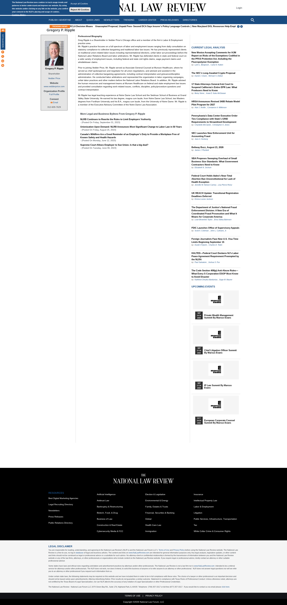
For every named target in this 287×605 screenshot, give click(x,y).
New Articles (3, 41)
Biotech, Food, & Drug (107, 513)
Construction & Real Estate (109, 525)
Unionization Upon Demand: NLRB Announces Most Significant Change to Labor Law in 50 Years (131, 126)
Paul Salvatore (201, 262)
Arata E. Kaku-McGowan (216, 93)
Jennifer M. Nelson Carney (205, 185)
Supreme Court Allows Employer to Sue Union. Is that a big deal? (114, 145)
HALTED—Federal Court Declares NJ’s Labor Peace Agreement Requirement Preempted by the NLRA (215, 256)
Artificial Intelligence (106, 494)
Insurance (198, 494)
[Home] (143, 7)
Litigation (198, 513)
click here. (226, 587)
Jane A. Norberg (201, 139)
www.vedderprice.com (54, 86)
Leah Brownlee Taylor (203, 220)
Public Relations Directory (60, 523)
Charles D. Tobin (215, 245)
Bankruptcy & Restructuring (110, 506)
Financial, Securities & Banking (159, 513)
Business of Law (104, 519)
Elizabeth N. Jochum (203, 167)
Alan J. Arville (200, 107)
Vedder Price (54, 78)
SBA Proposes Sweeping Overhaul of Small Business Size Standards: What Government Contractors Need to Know (214, 161)
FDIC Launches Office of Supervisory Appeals (215, 228)
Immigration (151, 531)
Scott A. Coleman (202, 231)
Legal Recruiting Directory (60, 504)
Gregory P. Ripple (54, 68)
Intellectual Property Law (205, 500)
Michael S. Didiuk (216, 76)
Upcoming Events (203, 286)
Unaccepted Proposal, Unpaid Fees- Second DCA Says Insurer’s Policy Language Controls (123, 26)
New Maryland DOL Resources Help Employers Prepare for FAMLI (207, 26)
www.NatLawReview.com (139, 553)
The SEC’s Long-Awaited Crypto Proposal (213, 73)
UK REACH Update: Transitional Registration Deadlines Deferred (215, 194)
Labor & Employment (204, 506)
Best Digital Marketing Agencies (63, 498)
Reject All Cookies (80, 9)
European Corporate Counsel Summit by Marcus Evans (219, 421)
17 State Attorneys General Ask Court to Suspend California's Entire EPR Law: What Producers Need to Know (214, 87)
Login (239, 8)
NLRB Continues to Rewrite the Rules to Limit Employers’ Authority (115, 119)
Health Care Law (153, 525)
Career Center (147, 20)
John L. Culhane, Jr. (218, 231)
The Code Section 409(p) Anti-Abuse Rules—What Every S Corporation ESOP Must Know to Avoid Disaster (214, 273)
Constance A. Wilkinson (217, 107)
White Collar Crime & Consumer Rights (212, 531)
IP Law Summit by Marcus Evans (218, 386)
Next (242, 26)
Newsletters (111, 20)
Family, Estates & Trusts (156, 506)
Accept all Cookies (79, 3)
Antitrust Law (103, 500)
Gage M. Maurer (225, 280)
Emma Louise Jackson (204, 199)
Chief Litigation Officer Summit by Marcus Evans (220, 351)
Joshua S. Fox (214, 262)
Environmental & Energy (156, 500)
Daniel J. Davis (201, 76)
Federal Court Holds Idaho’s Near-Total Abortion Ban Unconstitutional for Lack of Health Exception (213, 178)
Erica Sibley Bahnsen (223, 220)
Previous (238, 26)
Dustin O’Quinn (201, 245)
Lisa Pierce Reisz (225, 185)
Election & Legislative (155, 494)
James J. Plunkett (202, 150)
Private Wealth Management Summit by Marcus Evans (218, 316)
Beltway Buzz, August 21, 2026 (207, 147)
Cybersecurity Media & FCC (110, 531)
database (79, 553)
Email (55, 102)
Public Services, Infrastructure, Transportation (215, 519)
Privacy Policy (179, 550)
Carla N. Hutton (217, 65)
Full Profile (54, 94)
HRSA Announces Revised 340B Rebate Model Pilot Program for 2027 (215, 103)
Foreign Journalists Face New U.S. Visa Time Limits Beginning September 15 (214, 240)
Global (148, 519)
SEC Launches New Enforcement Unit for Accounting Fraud (213, 134)
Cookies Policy (19, 15)
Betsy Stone (199, 93)
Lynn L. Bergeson (202, 65)
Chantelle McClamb (203, 125)
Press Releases (55, 516)
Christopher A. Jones (220, 125)
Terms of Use (164, 550)
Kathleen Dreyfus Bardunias (206, 280)
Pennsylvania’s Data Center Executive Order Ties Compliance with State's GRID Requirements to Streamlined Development (214, 118)
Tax (195, 525)
